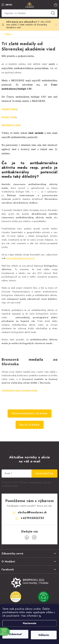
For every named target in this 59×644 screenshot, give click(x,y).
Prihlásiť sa (44, 473)
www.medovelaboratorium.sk (20, 258)
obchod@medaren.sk (32, 512)
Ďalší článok (30, 424)
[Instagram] (34, 537)
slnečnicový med (11, 125)
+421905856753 (32, 518)
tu (40, 616)
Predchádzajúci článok (29, 413)
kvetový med (9, 117)
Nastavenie (29, 623)
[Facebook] (27, 537)
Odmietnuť (15, 634)
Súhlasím (43, 635)
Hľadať (53, 13)
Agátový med (9, 109)
